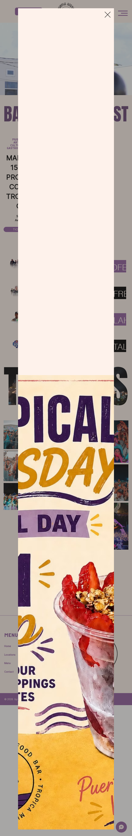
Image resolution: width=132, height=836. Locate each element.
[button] (108, 15)
